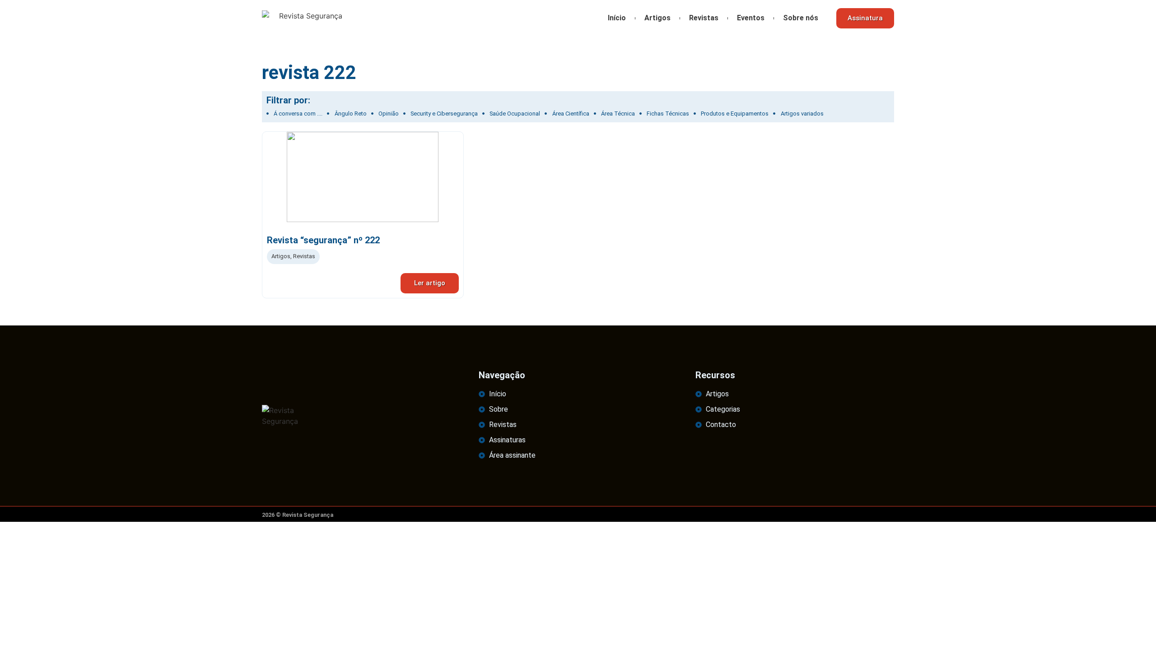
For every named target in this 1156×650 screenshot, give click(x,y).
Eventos (750, 18)
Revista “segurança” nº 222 (323, 240)
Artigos (657, 18)
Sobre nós (800, 18)
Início (617, 18)
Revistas (703, 18)
